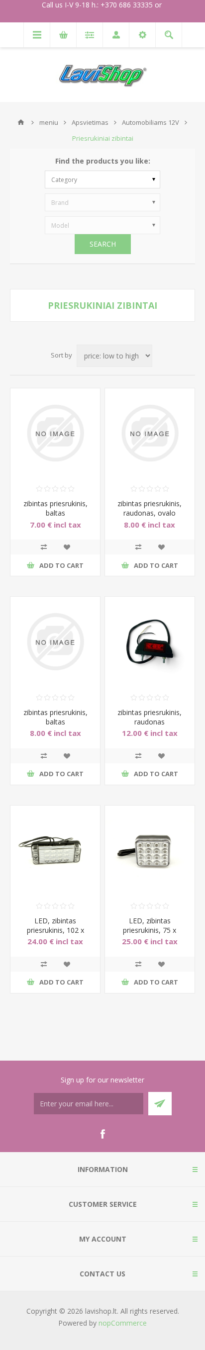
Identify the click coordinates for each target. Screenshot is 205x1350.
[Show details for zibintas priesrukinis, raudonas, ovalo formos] (150, 433)
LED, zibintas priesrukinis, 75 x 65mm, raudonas (149, 930)
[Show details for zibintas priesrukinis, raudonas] (150, 641)
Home (21, 122)
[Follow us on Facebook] (102, 1134)
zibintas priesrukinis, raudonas (149, 717)
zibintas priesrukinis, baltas (55, 508)
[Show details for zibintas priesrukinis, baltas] (55, 433)
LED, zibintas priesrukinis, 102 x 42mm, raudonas (55, 930)
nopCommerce (123, 1323)
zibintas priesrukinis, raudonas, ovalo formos (149, 513)
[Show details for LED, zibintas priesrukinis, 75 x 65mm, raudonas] (150, 850)
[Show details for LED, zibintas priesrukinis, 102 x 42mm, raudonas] (55, 850)
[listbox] (102, 179)
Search (103, 244)
